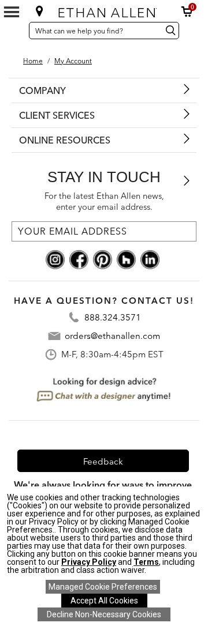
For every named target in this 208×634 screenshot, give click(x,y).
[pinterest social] (102, 258)
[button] (187, 11)
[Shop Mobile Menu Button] (11, 12)
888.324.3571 (112, 317)
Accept (104, 600)
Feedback (103, 461)
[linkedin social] (149, 258)
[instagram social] (55, 258)
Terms (146, 562)
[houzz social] (126, 258)
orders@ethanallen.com (112, 335)
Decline (104, 614)
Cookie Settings (103, 587)
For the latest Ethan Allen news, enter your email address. (104, 201)
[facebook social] (78, 258)
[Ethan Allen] (105, 10)
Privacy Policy (88, 562)
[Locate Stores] (39, 11)
